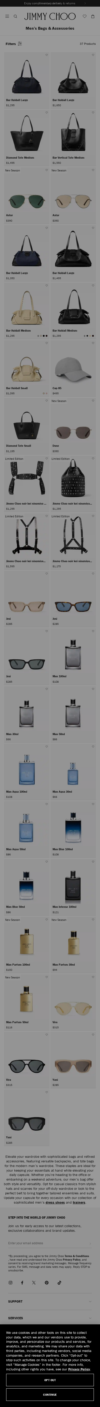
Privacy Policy (79, 1369)
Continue (50, 1395)
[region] (50, 1365)
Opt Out (50, 1380)
